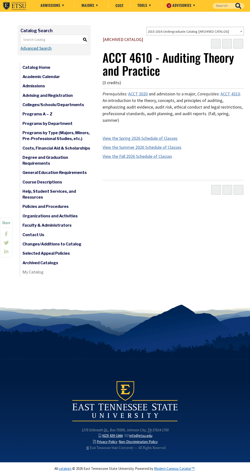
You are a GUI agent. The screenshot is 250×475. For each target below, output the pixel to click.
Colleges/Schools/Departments (53, 104)
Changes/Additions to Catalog (51, 244)
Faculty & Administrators (47, 225)
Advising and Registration (47, 95)
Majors (88, 5)
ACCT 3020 (138, 94)
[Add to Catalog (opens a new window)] (216, 44)
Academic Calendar (41, 76)
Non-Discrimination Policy (138, 441)
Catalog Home (36, 67)
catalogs (65, 468)
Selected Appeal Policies (46, 253)
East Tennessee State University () (14, 6)
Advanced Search (36, 48)
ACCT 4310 (230, 94)
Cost (119, 5)
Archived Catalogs (40, 263)
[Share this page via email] (6, 251)
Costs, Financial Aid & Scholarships (56, 148)
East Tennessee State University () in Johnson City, (125, 400)
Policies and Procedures (45, 206)
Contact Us (33, 234)
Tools (142, 5)
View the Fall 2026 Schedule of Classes (137, 156)
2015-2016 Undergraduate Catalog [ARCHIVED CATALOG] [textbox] (188, 31)
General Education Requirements (54, 172)
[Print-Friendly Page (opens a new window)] (227, 44)
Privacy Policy (107, 441)
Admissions (51, 5)
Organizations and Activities (50, 216)
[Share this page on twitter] (6, 242)
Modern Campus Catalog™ (174, 468)
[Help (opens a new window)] (238, 44)
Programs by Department (47, 123)
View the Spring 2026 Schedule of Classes (140, 138)
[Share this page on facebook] (6, 234)
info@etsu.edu (140, 435)
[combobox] (195, 31)
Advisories (180, 5)
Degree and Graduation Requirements (45, 160)
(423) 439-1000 (112, 435)
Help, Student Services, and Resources (49, 194)
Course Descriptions (42, 182)
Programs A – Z (37, 114)
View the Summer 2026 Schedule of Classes (142, 147)
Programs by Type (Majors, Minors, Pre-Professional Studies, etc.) (56, 136)
